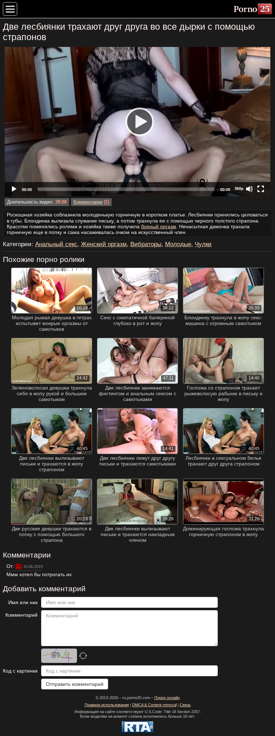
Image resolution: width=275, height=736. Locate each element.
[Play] (137, 121)
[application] (137, 121)
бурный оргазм (158, 226)
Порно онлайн (167, 698)
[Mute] (249, 189)
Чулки (203, 244)
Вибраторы (145, 244)
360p (239, 188)
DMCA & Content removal (154, 705)
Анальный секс (56, 244)
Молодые (178, 244)
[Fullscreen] (260, 189)
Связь (185, 705)
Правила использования (107, 705)
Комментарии (87, 202)
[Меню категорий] (10, 9)
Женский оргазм (104, 244)
